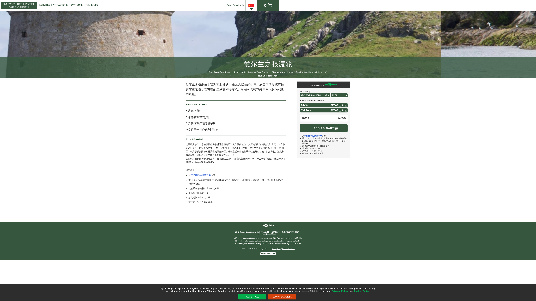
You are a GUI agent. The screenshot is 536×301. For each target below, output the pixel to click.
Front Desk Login (235, 5)
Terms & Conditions (288, 249)
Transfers (91, 5)
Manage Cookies (282, 297)
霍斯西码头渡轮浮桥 (201, 175)
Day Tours (76, 5)
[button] (327, 95)
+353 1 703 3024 (292, 232)
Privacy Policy (276, 249)
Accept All (252, 297)
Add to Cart (324, 128)
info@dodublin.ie (269, 234)
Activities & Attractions (53, 5)
